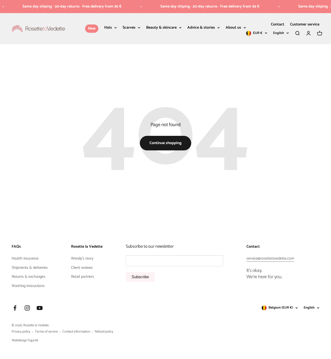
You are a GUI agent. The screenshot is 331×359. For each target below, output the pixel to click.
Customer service (304, 24)
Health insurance (25, 258)
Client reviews (82, 268)
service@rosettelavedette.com (270, 258)
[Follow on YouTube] (39, 308)
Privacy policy (21, 332)
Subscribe (140, 277)
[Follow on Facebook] (15, 308)
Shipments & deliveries (30, 268)
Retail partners (82, 277)
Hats (108, 27)
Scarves (129, 27)
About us (233, 27)
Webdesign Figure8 (25, 340)
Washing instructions (28, 286)
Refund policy (104, 332)
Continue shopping (165, 143)
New (91, 28)
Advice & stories (201, 27)
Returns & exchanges (28, 277)
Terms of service (46, 332)
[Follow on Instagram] (27, 308)
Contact (277, 24)
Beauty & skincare (161, 27)
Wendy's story (82, 258)
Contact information (76, 332)
